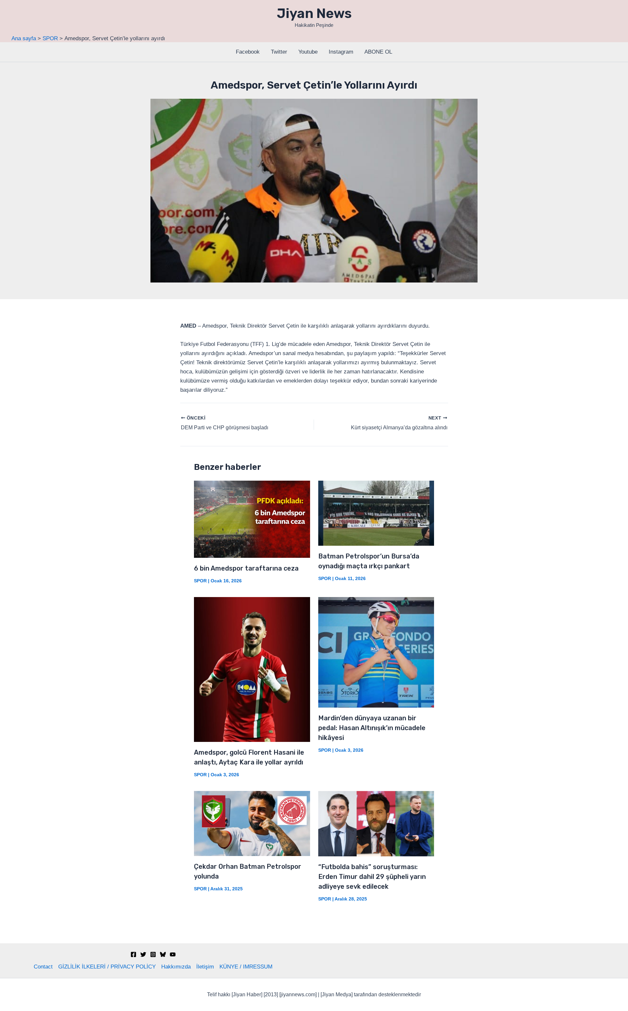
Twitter (279, 52)
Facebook (248, 52)
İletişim (205, 967)
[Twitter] (143, 954)
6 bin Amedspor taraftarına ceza (246, 568)
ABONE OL (378, 52)
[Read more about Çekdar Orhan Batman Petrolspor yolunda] (252, 823)
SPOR (200, 580)
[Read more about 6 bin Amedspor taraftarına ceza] (252, 519)
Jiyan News (314, 13)
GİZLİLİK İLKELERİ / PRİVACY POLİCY (107, 967)
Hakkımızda (176, 967)
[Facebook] (133, 954)
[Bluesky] (163, 954)
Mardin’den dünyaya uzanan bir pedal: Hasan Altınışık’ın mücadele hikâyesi (372, 728)
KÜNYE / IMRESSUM (245, 967)
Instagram (341, 52)
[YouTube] (173, 954)
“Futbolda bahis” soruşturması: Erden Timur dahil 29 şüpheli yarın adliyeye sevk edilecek (372, 876)
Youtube (308, 52)
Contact (43, 967)
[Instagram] (153, 954)
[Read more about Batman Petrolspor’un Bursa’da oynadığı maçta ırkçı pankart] (376, 513)
